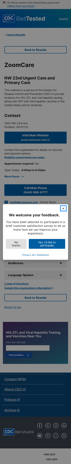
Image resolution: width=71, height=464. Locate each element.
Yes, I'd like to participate (47, 244)
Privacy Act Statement (35, 254)
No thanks (16, 244)
